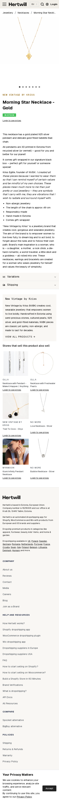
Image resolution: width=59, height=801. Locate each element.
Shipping (7, 743)
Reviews (7, 575)
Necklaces (23, 13)
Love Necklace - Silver (41, 426)
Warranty (7, 755)
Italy (19, 547)
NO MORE (35, 422)
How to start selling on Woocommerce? (24, 672)
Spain (13, 547)
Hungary (16, 550)
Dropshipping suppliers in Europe (20, 648)
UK (29, 541)
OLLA (6, 380)
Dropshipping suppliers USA (17, 654)
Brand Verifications (13, 685)
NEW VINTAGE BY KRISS (12, 423)
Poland (34, 541)
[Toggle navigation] (4, 4)
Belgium (33, 547)
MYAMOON (8, 468)
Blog (5, 600)
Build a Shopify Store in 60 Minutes (22, 678)
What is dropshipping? (15, 691)
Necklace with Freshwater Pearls (42, 385)
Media (6, 588)
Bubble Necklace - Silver (42, 471)
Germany (7, 544)
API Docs (7, 697)
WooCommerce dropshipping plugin (21, 635)
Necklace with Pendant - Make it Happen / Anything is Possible (15, 385)
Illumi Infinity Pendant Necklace (13, 473)
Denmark (7, 550)
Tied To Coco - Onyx (13, 429)
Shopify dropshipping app (16, 629)
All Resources (10, 703)
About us (7, 569)
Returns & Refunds (13, 749)
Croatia (6, 547)
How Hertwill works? (14, 623)
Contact (7, 582)
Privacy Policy (24, 796)
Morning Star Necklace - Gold (45, 13)
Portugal (38, 544)
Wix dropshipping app (14, 642)
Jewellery (8, 13)
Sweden (43, 541)
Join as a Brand (11, 606)
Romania (16, 544)
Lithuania (42, 547)
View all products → (20, 336)
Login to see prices (12, 120)
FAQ (5, 660)
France (46, 544)
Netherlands (27, 544)
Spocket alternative (13, 720)
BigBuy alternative (12, 726)
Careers (7, 594)
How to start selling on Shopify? (20, 666)
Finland (25, 547)
